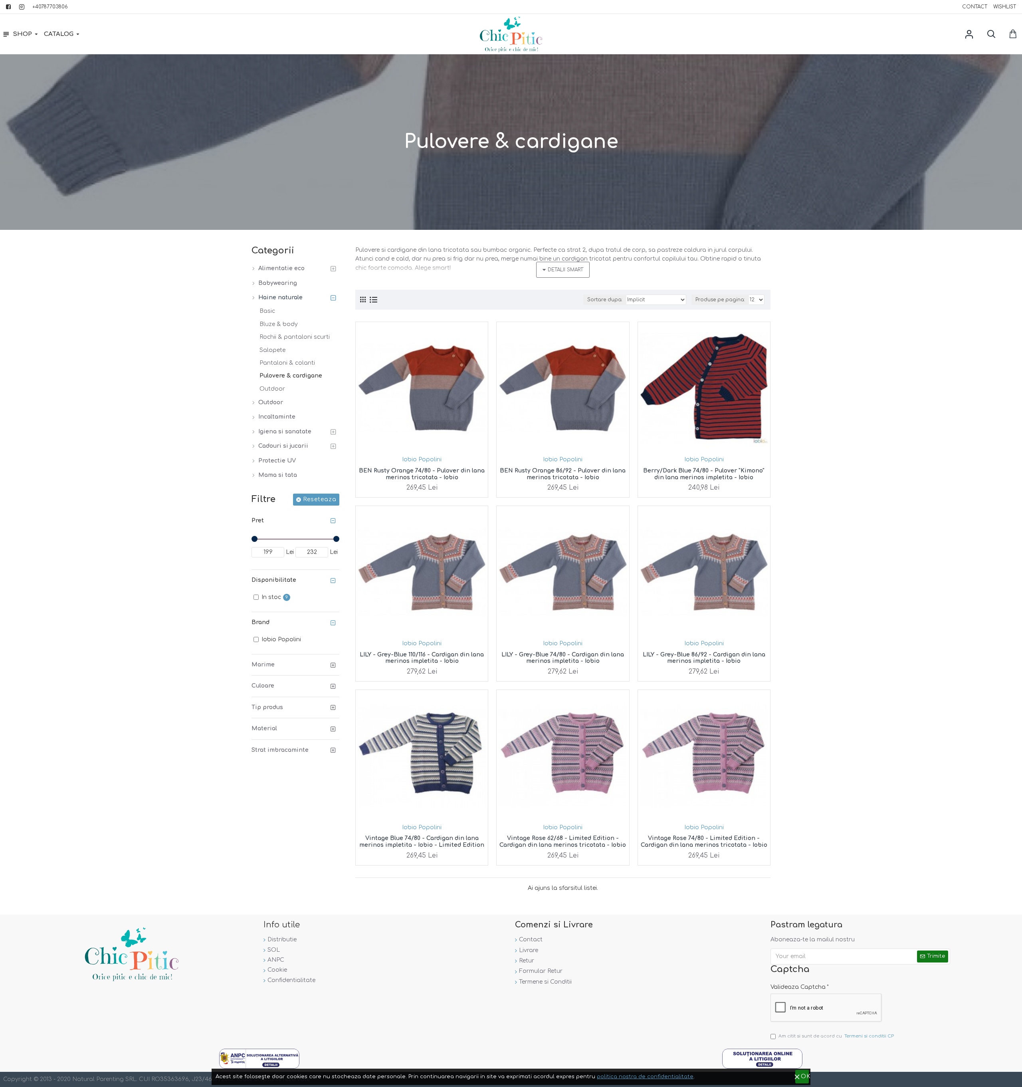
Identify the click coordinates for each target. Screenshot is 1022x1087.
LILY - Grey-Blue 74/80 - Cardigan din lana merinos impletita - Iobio (562, 658)
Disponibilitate (274, 580)
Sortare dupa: (604, 299)
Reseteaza (320, 499)
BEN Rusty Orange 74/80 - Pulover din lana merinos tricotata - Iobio (422, 474)
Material (264, 728)
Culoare (263, 686)
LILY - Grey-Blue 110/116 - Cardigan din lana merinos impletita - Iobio (422, 658)
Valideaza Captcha (798, 987)
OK (805, 1076)
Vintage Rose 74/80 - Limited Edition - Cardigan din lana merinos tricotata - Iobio (704, 841)
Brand (260, 622)
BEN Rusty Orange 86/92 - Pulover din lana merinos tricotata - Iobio (563, 474)
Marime (263, 665)
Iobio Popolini (422, 459)
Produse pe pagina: (720, 299)
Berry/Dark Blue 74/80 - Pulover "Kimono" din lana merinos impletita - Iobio (704, 474)
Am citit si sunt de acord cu (836, 1036)
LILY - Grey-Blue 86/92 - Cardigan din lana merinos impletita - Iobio (704, 658)
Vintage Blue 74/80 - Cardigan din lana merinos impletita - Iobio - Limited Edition (421, 841)
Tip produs (267, 707)
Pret (258, 521)
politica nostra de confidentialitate (645, 1076)
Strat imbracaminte (280, 750)
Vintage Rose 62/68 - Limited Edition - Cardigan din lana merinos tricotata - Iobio (562, 841)
